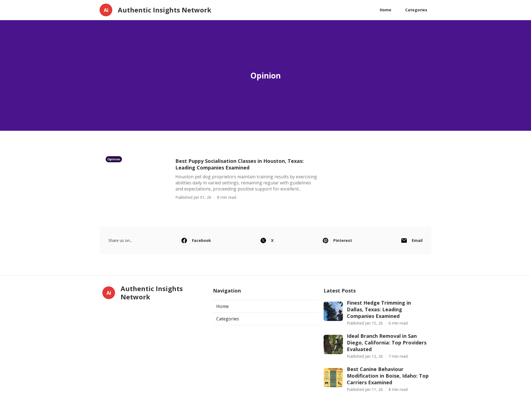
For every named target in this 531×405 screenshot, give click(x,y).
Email (417, 240)
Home (385, 9)
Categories (416, 9)
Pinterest (342, 240)
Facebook (201, 240)
